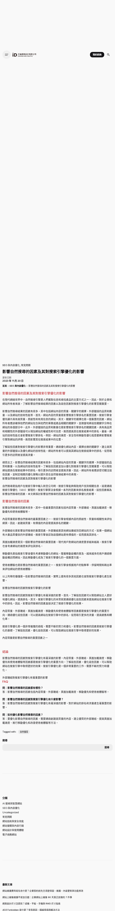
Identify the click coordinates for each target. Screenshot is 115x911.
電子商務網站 (9, 834)
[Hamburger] (6, 54)
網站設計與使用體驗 (13, 830)
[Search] (108, 54)
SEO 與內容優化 (11, 365)
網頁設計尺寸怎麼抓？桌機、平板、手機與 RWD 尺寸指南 (31, 903)
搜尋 (4, 740)
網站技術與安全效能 (13, 821)
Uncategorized (10, 812)
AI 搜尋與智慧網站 (12, 803)
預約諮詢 (97, 54)
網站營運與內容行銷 (13, 825)
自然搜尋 (24, 732)
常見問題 (25, 365)
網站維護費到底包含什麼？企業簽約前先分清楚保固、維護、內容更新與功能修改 (42, 890)
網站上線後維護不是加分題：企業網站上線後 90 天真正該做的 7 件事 (37, 897)
